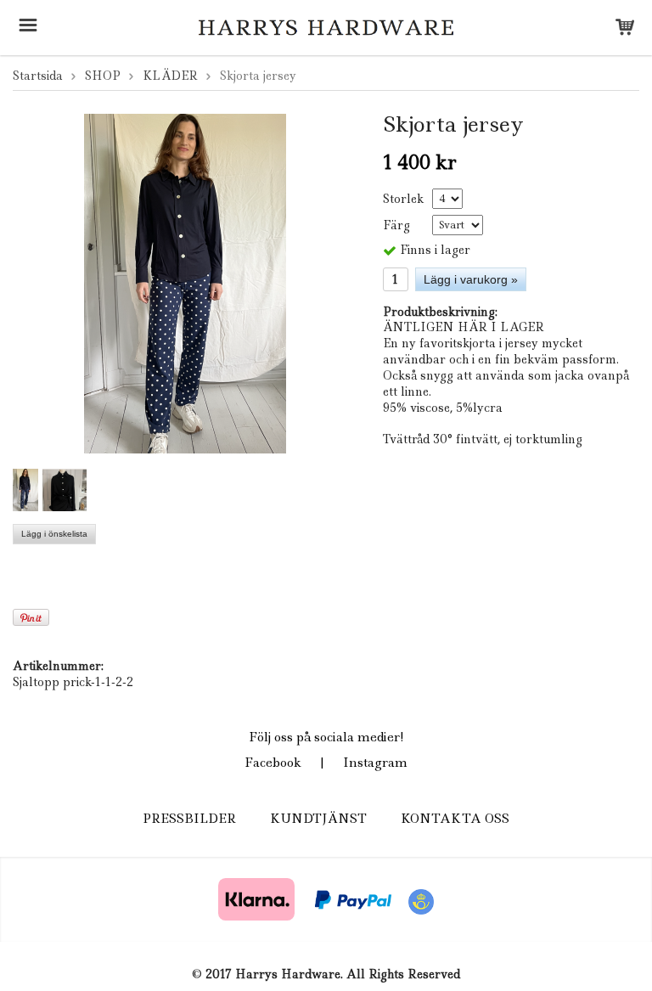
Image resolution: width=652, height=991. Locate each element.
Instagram (375, 762)
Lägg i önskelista (54, 533)
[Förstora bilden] (185, 282)
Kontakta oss (455, 818)
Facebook (272, 762)
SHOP (103, 75)
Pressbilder (189, 818)
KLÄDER (170, 75)
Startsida (38, 75)
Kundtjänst (318, 818)
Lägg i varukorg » (471, 279)
